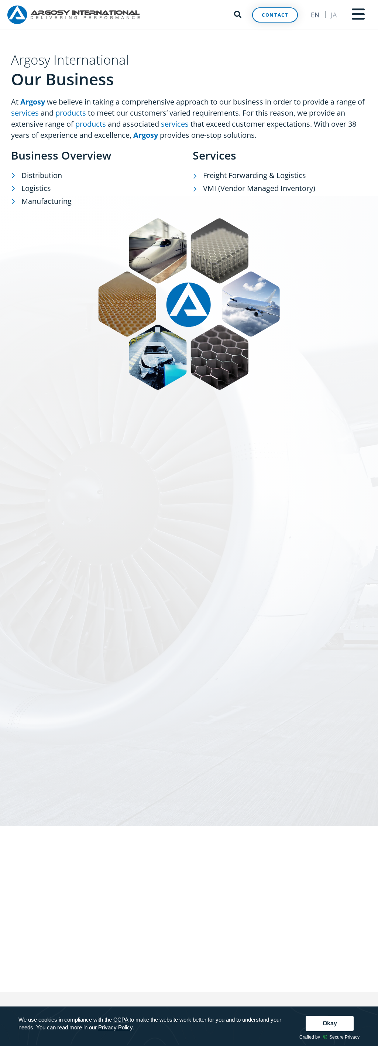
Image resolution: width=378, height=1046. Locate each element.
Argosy (145, 135)
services (25, 113)
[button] (237, 13)
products (70, 113)
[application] (189, 1026)
